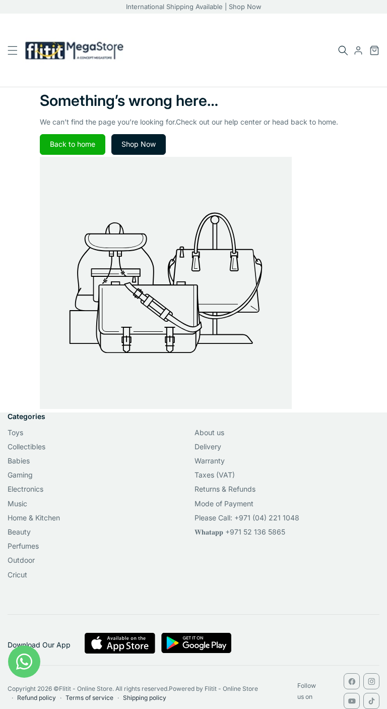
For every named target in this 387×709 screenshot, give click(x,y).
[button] (343, 50)
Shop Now (138, 144)
